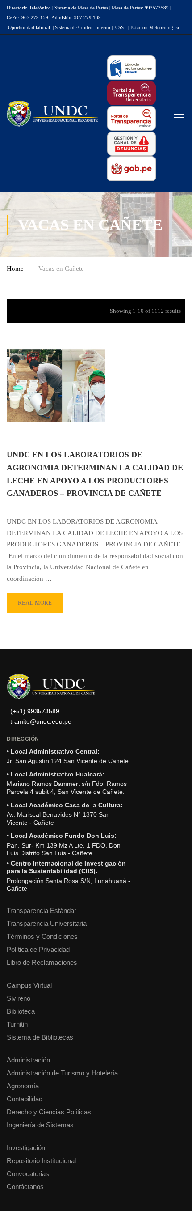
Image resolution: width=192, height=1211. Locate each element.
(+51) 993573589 (34, 711)
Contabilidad (24, 1099)
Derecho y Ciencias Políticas (49, 1112)
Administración (28, 1060)
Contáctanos (25, 1186)
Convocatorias (28, 1173)
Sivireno (18, 998)
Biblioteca (21, 1011)
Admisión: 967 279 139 (76, 17)
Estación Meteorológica (154, 27)
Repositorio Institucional (41, 1160)
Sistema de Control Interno (82, 27)
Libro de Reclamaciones (42, 962)
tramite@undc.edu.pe (40, 721)
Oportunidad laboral (29, 27)
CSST (121, 27)
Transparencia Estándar (41, 910)
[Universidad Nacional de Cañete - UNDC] (52, 114)
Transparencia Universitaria (47, 923)
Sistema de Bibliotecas (40, 1037)
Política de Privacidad (38, 949)
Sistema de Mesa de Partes (81, 7)
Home (15, 268)
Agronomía (23, 1086)
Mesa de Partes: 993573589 (140, 7)
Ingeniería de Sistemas (40, 1125)
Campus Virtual (29, 985)
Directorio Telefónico (29, 7)
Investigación (26, 1147)
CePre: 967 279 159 (27, 17)
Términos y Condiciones (42, 936)
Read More (39, 599)
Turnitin (17, 1024)
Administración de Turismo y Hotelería (62, 1073)
